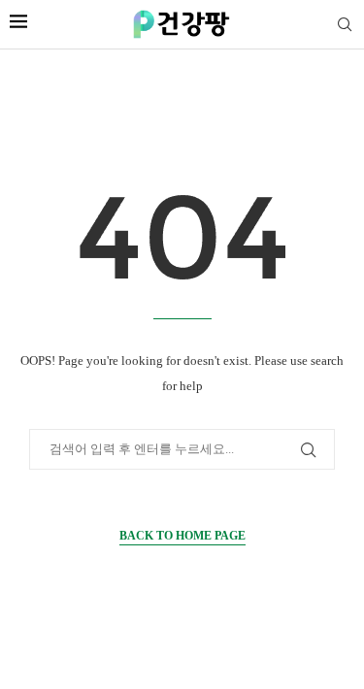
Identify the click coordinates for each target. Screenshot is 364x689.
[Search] (344, 25)
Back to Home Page (182, 535)
